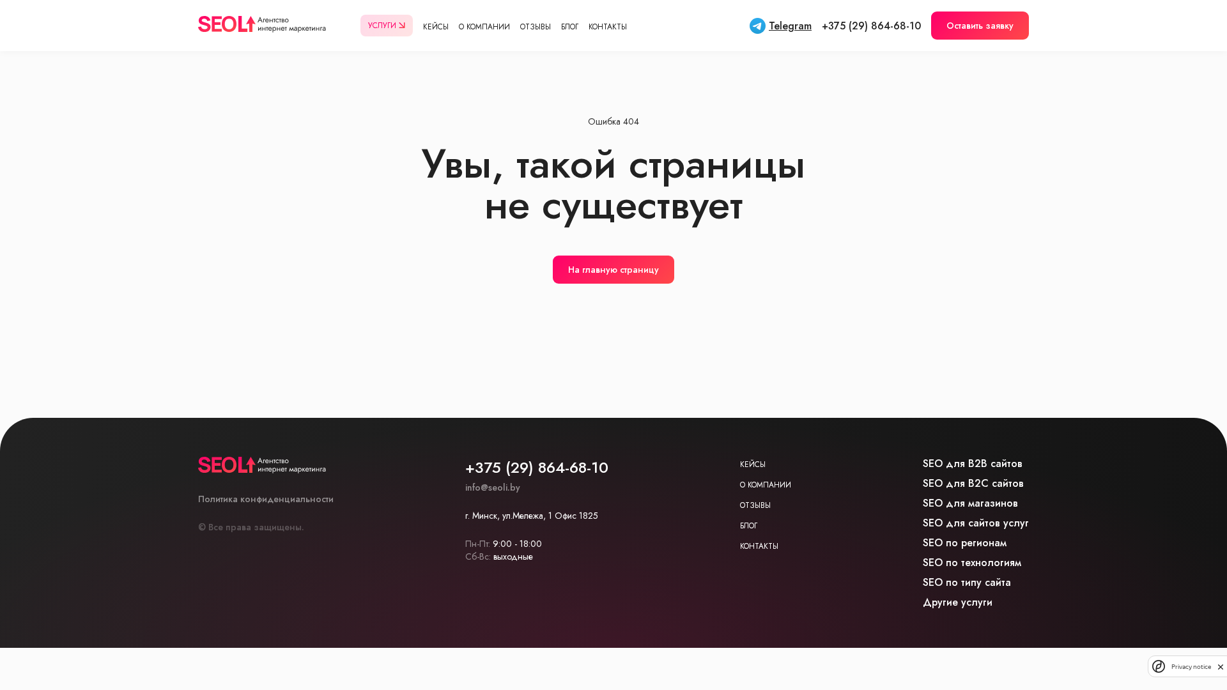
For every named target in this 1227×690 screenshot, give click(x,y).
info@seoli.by (492, 487)
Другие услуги (957, 602)
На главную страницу (613, 269)
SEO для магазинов (970, 503)
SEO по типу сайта (967, 582)
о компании (765, 485)
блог (748, 526)
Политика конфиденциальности (266, 499)
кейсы (753, 464)
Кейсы (436, 27)
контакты (759, 546)
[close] (1220, 666)
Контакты (608, 27)
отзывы (755, 505)
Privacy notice (1191, 666)
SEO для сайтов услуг (976, 523)
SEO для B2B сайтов (972, 463)
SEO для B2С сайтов (973, 483)
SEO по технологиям (972, 562)
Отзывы (535, 27)
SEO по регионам (965, 542)
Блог (569, 27)
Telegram (790, 26)
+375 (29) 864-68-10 (871, 26)
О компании (484, 27)
